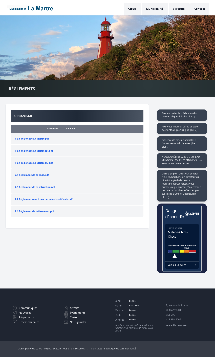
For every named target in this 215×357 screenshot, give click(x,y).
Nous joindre (78, 322)
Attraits (74, 308)
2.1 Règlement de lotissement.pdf (34, 211)
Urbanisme (52, 128)
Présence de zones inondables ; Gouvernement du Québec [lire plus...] (179, 143)
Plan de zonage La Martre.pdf (32, 138)
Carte (73, 317)
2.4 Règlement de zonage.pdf (32, 174)
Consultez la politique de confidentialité (113, 348)
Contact (199, 9)
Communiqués (28, 308)
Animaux (70, 128)
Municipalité (154, 9)
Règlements (26, 317)
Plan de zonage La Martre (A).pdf (34, 162)
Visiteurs (179, 9)
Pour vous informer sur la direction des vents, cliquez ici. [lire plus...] (180, 128)
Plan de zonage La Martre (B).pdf (34, 150)
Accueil (132, 9)
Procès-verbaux (29, 322)
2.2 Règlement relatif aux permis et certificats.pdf (44, 199)
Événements (77, 313)
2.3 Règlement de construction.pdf (35, 187)
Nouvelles (25, 313)
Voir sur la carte (177, 265)
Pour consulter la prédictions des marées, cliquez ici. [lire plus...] (179, 114)
